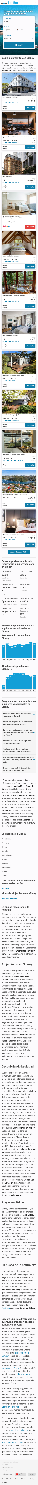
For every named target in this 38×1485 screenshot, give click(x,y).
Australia (6, 1308)
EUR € (31, 1474)
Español (20, 1474)
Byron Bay (5, 888)
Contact (4, 1482)
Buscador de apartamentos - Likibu (9, 2)
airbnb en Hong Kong (11, 1407)
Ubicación (7, 18)
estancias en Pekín (10, 1368)
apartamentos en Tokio (12, 1442)
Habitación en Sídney (9, 898)
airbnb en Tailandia (19, 1430)
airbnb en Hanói (23, 1374)
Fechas (6, 27)
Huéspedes (8, 35)
